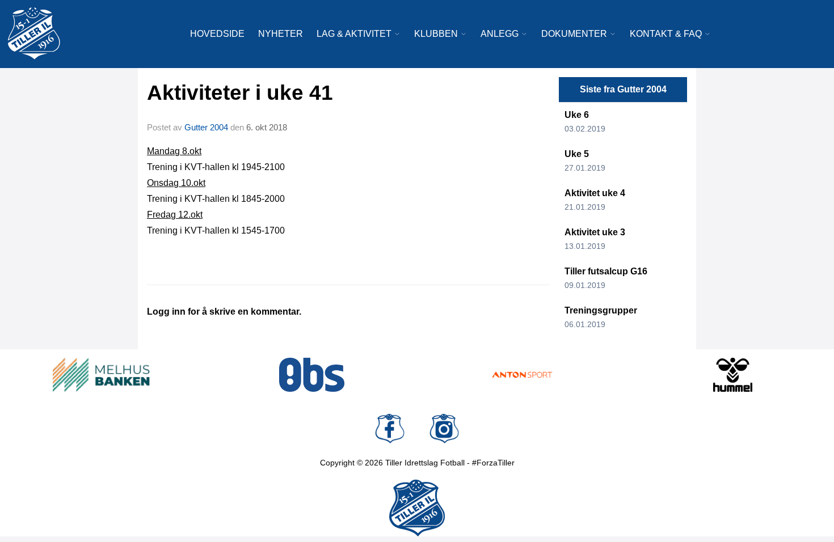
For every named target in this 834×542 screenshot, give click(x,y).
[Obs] (311, 374)
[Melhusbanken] (101, 374)
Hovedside (217, 34)
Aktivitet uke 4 (595, 193)
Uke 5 (577, 154)
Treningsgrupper (601, 310)
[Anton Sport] (522, 374)
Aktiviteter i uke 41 (240, 92)
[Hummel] (732, 374)
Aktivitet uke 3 (595, 232)
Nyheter (280, 34)
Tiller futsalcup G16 (606, 271)
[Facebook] (389, 428)
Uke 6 (577, 115)
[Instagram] (444, 428)
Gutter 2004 (206, 127)
